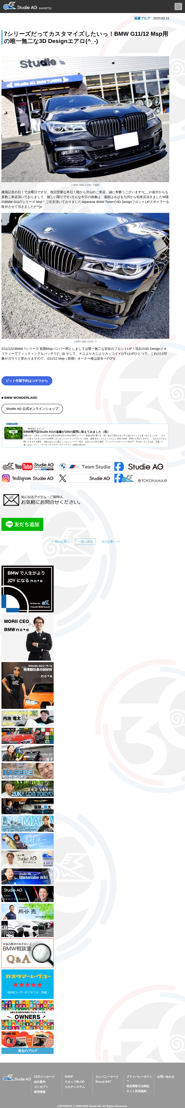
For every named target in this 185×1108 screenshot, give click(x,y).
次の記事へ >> (111, 541)
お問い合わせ (166, 1076)
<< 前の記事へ (60, 541)
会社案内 (40, 1081)
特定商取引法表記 (138, 1086)
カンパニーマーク (107, 1076)
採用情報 (40, 1091)
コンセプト (41, 1086)
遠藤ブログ (142, 18)
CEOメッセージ (44, 1076)
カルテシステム (75, 1086)
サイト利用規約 (136, 1091)
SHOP (69, 1076)
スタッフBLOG (75, 1081)
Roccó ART (103, 1081)
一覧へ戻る (85, 541)
